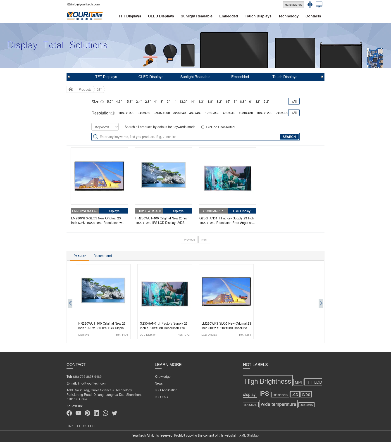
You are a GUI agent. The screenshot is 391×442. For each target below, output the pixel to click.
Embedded (228, 16)
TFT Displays (130, 16)
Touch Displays (258, 16)
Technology (288, 16)
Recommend (102, 255)
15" (228, 101)
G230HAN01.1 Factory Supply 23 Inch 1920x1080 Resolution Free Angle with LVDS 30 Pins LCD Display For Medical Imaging (227, 220)
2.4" (139, 101)
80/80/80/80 (280, 394)
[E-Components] (308, 4)
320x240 (179, 112)
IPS (264, 393)
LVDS (306, 394)
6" (250, 101)
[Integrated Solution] (317, 4)
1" (174, 101)
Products (85, 89)
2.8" (148, 101)
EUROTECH (86, 426)
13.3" (183, 101)
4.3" (119, 101)
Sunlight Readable (196, 16)
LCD (295, 394)
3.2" (219, 101)
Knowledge (163, 376)
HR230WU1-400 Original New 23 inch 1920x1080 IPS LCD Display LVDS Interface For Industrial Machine (162, 220)
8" (161, 101)
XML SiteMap (249, 435)
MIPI (298, 382)
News (159, 383)
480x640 (229, 112)
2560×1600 (162, 112)
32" (257, 101)
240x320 (282, 112)
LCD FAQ (161, 396)
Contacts (313, 16)
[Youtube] (78, 413)
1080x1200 (264, 112)
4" (155, 101)
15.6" (129, 101)
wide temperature (278, 404)
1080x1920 (126, 112)
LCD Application (166, 390)
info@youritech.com (85, 4)
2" (168, 101)
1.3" (201, 101)
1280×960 (212, 112)
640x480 (144, 112)
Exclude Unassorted (220, 127)
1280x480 (246, 112)
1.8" (210, 101)
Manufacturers (293, 4)
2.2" (266, 101)
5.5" (110, 101)
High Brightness (267, 380)
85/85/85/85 (250, 404)
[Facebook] (69, 413)
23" (99, 89)
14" (192, 101)
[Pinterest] (87, 413)
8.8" (243, 101)
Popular (80, 255)
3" (235, 101)
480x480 (195, 112)
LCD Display (306, 404)
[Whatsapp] (105, 413)
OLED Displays (161, 16)
